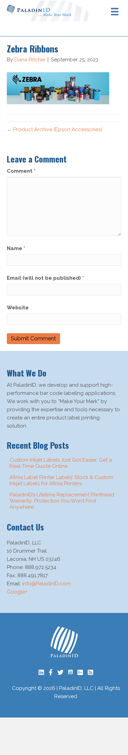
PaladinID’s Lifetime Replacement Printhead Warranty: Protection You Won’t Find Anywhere (62, 501)
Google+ (17, 592)
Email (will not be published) (45, 278)
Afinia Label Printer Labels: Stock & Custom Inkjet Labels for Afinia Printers (61, 480)
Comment (21, 171)
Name (16, 248)
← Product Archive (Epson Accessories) (54, 129)
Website (18, 308)
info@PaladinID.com (46, 584)
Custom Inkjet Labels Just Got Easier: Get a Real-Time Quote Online (61, 463)
